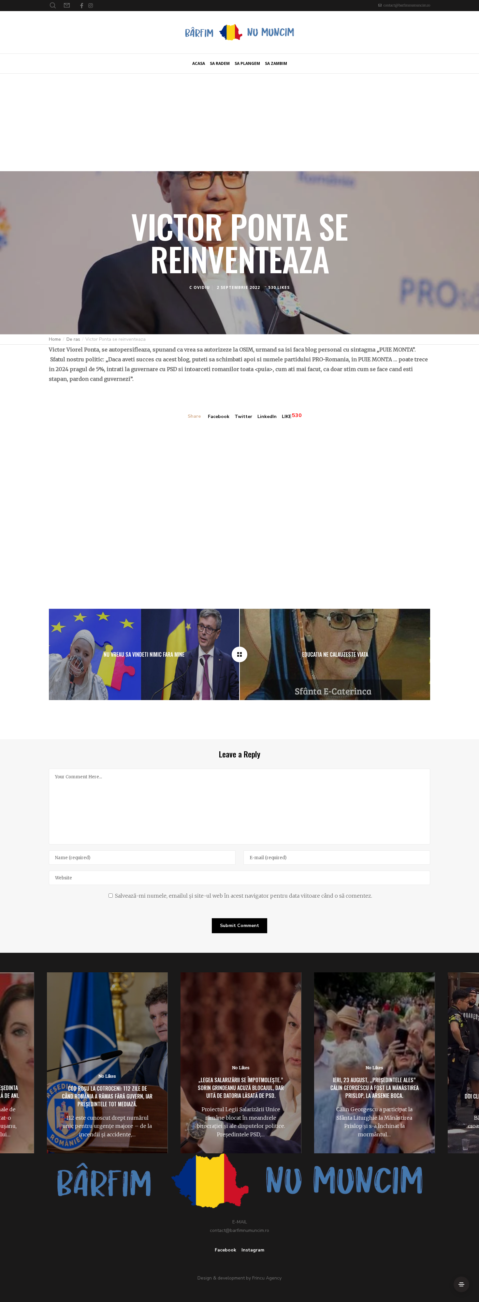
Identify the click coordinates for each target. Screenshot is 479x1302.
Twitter (243, 416)
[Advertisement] (239, 122)
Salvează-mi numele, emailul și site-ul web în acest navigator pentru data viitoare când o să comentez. (243, 895)
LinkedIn (267, 416)
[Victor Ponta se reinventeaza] (239, 654)
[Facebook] (81, 5)
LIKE (286, 416)
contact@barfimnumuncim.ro (407, 5)
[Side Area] (461, 1284)
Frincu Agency (267, 1278)
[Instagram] (90, 5)
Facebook (218, 416)
